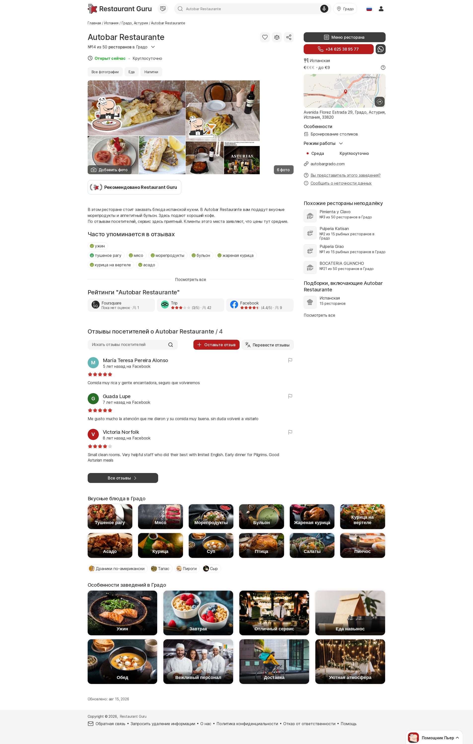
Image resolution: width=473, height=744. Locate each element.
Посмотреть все (319, 315)
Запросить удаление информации (163, 723)
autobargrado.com (328, 163)
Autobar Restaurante (126, 37)
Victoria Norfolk (121, 432)
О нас (205, 723)
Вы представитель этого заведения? (346, 175)
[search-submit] (180, 9)
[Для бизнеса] (162, 8)
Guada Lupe (117, 396)
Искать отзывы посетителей (119, 344)
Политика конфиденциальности (247, 723)
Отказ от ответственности (309, 723)
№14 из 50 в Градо (118, 46)
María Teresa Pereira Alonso (135, 360)
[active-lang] (369, 9)
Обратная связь (110, 723)
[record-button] (324, 9)
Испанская (320, 60)
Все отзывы (119, 477)
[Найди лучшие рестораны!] (119, 9)
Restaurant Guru (133, 716)
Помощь (349, 723)
